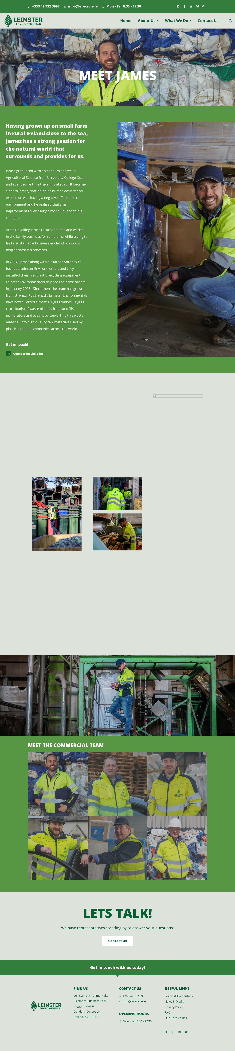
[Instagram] (191, 6)
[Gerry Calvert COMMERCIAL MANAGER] (177, 784)
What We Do (176, 20)
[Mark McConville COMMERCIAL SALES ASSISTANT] (58, 848)
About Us (146, 20)
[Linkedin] (178, 6)
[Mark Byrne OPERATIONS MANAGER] (117, 848)
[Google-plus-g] (204, 6)
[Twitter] (197, 6)
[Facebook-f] (184, 6)
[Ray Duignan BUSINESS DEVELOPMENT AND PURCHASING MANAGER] (117, 784)
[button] (117, 941)
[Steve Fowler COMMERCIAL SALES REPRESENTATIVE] (177, 848)
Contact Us (208, 20)
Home (125, 20)
